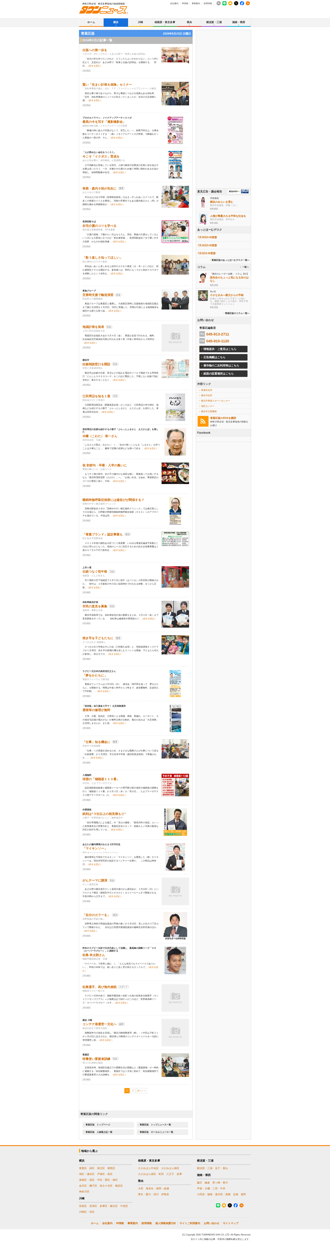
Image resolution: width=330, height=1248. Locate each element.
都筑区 (111, 1168)
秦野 (243, 1194)
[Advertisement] (223, 118)
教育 (121, 188)
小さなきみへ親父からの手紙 (227, 295)
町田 (161, 1174)
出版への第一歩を (94, 50)
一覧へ (245, 267)
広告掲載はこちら (215, 357)
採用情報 (208, 3)
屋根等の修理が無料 (96, 710)
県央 (189, 22)
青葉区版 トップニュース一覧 (155, 1124)
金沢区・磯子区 (88, 1185)
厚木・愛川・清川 (148, 1194)
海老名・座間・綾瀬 (157, 1188)
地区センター (207, 406)
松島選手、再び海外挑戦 (99, 987)
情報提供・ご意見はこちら (220, 349)
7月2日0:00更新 (207, 253)
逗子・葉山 (221, 1168)
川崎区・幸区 (87, 1211)
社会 (118, 295)
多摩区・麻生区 (109, 1205)
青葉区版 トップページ (98, 1124)
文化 (115, 396)
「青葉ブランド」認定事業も (102, 534)
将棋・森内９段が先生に (99, 188)
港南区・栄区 (87, 1179)
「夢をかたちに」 (94, 675)
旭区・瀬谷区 (87, 1174)
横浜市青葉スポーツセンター (215, 400)
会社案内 (174, 3)
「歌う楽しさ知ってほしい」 (102, 257)
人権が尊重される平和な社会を (228, 215)
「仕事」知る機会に (96, 742)
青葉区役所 (206, 390)
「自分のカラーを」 (96, 915)
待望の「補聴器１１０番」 (101, 779)
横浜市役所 (206, 395)
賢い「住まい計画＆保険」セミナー (107, 84)
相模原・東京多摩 (165, 22)
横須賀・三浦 (214, 22)
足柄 (235, 1194)
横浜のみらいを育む (221, 201)
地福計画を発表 (93, 327)
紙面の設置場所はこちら (219, 373)
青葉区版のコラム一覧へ (237, 313)
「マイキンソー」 (94, 848)
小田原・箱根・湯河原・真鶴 (213, 1194)
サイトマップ (230, 1223)
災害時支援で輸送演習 (97, 295)
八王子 (170, 1174)
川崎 (140, 22)
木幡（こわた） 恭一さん (99, 436)
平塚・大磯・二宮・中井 (211, 1188)
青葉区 (83, 1168)
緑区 (92, 1168)
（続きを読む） (94, 65)
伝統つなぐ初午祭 (94, 571)
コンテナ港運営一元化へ (99, 1024)
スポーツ (123, 987)
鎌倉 (207, 1182)
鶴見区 (119, 1185)
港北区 (101, 1168)
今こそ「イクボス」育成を (101, 156)
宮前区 (83, 1205)
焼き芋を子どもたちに (97, 638)
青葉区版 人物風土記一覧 (99, 1132)
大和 (140, 1188)
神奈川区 (84, 1191)
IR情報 (185, 3)
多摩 (179, 1174)
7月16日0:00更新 (207, 245)
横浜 (115, 22)
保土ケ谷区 (106, 1185)
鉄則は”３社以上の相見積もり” (104, 814)
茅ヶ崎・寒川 (220, 1182)
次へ (139, 1090)
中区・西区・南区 (107, 1179)
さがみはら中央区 (148, 1168)
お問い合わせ (211, 1223)
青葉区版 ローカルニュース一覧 (156, 1132)
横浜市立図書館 (209, 411)
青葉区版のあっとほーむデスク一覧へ (231, 260)
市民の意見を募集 (94, 606)
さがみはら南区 (170, 1168)
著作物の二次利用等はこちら (221, 365)
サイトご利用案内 (190, 1223)
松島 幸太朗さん (93, 955)
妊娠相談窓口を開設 (96, 364)
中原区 (124, 1205)
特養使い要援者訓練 (96, 1059)
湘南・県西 (238, 22)
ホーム (91, 22)
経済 (121, 1024)
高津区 (93, 1205)
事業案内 (196, 3)
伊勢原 (165, 1194)
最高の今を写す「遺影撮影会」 (104, 121)
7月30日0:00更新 (207, 237)
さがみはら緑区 (147, 1174)
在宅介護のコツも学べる (99, 225)
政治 (127, 534)
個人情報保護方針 (165, 1223)
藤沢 (199, 1182)
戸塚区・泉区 (105, 1174)
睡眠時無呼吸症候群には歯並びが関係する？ (113, 500)
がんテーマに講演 (94, 880)
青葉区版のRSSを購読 (223, 417)
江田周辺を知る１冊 (96, 396)
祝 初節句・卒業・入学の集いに (104, 465)
